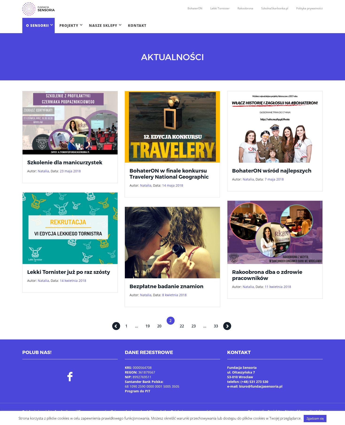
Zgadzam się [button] (315, 418)
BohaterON (195, 8)
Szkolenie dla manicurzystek (64, 162)
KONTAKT (137, 25)
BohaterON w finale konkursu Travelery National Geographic (169, 173)
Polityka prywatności (309, 8)
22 (182, 326)
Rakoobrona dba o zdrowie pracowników (267, 275)
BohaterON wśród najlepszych (271, 170)
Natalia (43, 171)
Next (227, 326)
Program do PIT (137, 391)
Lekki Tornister (220, 8)
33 (216, 326)
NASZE (103, 25)
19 (148, 326)
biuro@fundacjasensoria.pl (260, 386)
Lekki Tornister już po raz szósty (68, 272)
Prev (116, 326)
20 (159, 326)
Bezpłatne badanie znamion (166, 286)
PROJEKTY (68, 25)
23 (194, 326)
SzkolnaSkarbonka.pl (274, 8)
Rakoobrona (245, 8)
